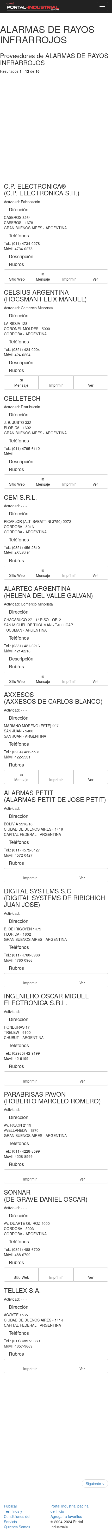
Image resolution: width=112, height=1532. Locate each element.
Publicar (10, 1506)
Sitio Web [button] (17, 279)
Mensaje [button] (43, 279)
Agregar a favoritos (66, 1516)
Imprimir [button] (69, 279)
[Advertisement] (56, 123)
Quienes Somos (17, 1526)
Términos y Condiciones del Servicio (17, 1516)
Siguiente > (95, 1483)
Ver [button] (95, 279)
